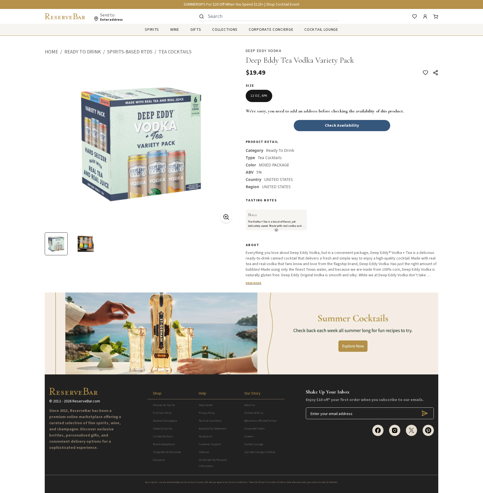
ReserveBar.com (86, 401)
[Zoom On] (226, 217)
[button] (54, 52)
